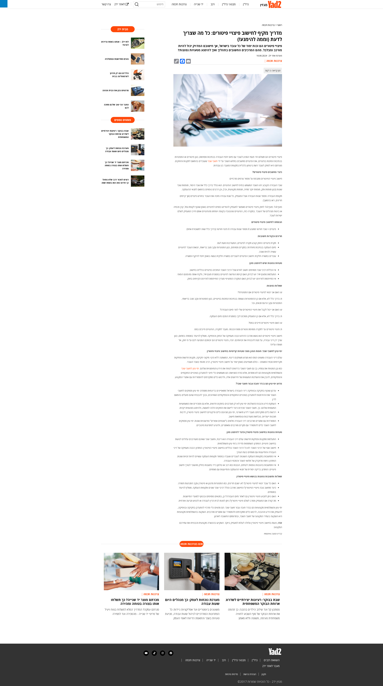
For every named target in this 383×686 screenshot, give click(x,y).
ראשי (279, 25)
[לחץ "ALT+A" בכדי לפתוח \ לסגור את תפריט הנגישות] (3, 3)
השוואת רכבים (272, 660)
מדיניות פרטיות (231, 674)
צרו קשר (106, 4)
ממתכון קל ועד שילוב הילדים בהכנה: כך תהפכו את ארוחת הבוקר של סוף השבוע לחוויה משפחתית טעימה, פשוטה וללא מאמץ (254, 614)
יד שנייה (198, 4)
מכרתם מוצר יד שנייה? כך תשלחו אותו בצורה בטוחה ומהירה (135, 601)
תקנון (264, 674)
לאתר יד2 (119, 4)
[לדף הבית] (271, 4)
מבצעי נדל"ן (229, 4)
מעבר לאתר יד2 (271, 666)
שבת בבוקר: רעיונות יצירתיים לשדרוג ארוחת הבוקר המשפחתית (253, 601)
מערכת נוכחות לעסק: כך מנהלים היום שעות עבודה (192, 601)
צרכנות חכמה (179, 4)
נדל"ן (246, 4)
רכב (213, 4)
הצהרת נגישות (249, 674)
